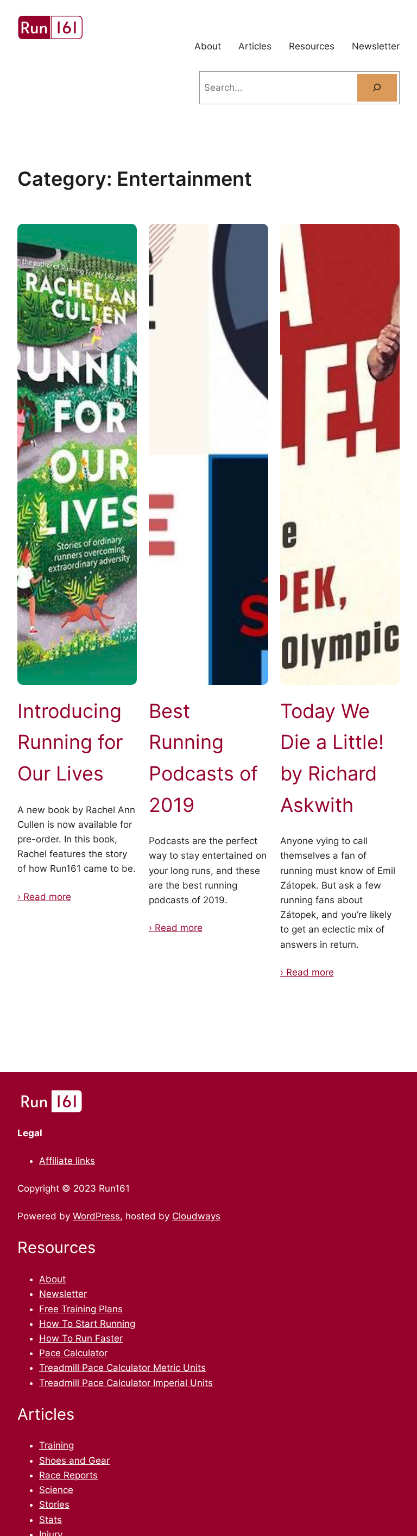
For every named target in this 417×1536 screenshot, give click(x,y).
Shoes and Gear (74, 1460)
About (52, 1279)
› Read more (44, 896)
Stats (50, 1519)
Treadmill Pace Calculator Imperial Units (126, 1382)
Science (56, 1489)
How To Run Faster (81, 1338)
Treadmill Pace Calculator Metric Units (122, 1367)
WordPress (96, 1216)
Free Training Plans (81, 1309)
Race (51, 1475)
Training (56, 1445)
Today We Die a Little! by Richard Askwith (332, 758)
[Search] (377, 88)
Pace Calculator (73, 1353)
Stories (54, 1504)
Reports (81, 1475)
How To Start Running (87, 1323)
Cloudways (196, 1216)
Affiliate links (67, 1160)
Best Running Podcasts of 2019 (203, 758)
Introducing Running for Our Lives (70, 742)
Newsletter (63, 1293)
